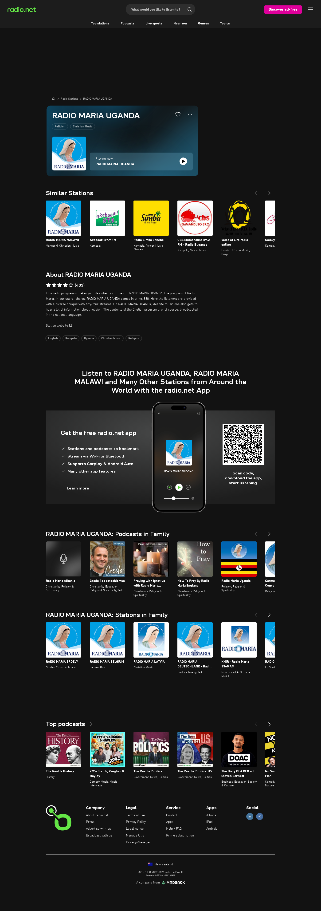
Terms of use (135, 815)
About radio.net (97, 815)
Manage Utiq (135, 835)
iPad (209, 822)
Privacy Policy (136, 822)
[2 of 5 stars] (54, 285)
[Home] (54, 99)
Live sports (153, 23)
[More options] (190, 114)
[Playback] (183, 161)
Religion (60, 126)
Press (90, 822)
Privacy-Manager (138, 842)
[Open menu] (310, 9)
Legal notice (135, 828)
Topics (225, 23)
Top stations (100, 23)
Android (212, 828)
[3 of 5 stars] (60, 285)
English (53, 338)
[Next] (269, 191)
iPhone (211, 815)
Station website (57, 325)
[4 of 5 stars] (65, 285)
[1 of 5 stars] (48, 285)
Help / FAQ (174, 828)
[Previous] (256, 191)
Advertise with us (98, 828)
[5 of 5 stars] (71, 285)
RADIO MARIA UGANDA (114, 164)
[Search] (189, 9)
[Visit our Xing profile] (260, 816)
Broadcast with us (99, 835)
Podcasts (127, 23)
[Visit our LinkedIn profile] (250, 816)
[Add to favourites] (178, 114)
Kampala (71, 338)
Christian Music (82, 126)
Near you (180, 23)
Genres (203, 23)
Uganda (89, 338)
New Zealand (163, 864)
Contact (171, 815)
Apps (169, 822)
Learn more (78, 488)
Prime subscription (180, 835)
